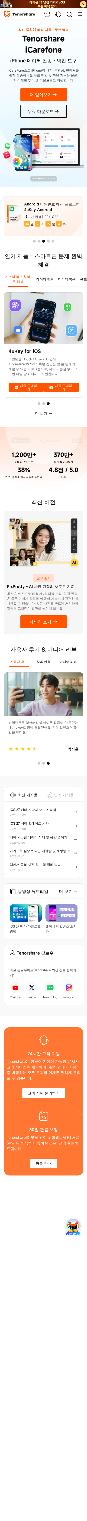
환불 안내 (43, 1163)
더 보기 (41, 413)
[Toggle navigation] (78, 14)
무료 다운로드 (41, 111)
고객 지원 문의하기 (44, 1093)
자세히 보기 (40, 622)
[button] (34, 241)
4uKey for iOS (25, 351)
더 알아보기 (41, 94)
